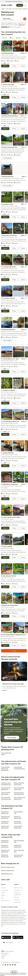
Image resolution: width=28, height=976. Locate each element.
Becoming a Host (18, 887)
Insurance (16, 897)
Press (2, 898)
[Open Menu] (25, 5)
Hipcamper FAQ (5, 900)
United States (8, 8)
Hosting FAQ (17, 902)
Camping (25, 8)
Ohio (13, 8)
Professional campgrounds (17, 893)
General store (4, 890)
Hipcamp (9, 23)
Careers (3, 895)
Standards (16, 899)
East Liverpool (18, 8)
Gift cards (3, 887)
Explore (3, 8)
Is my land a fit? (18, 890)
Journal (3, 893)
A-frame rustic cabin (18, 684)
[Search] (24, 18)
